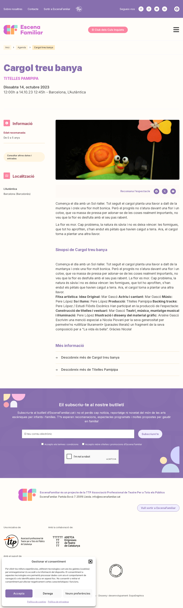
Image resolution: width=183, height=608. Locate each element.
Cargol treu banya (105, 357)
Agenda (22, 47)
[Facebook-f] (141, 8)
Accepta (18, 593)
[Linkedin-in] (164, 8)
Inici (7, 47)
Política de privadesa (58, 601)
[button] (90, 561)
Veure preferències (77, 593)
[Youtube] (156, 8)
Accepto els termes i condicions (61, 444)
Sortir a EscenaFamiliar (57, 9)
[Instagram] (148, 8)
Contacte (33, 9)
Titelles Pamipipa (105, 369)
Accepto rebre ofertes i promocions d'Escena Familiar (113, 444)
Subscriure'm (150, 434)
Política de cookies (36, 601)
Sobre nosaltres (13, 9)
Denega (48, 593)
